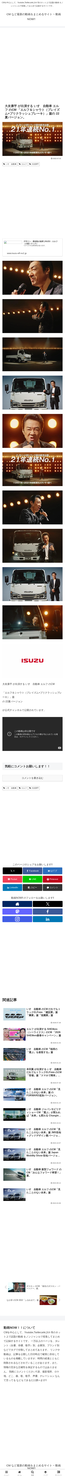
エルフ (24, 164)
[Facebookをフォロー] (48, 912)
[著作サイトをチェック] (17, 904)
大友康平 (35, 164)
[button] (32, 887)
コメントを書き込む (32, 778)
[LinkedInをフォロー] (48, 919)
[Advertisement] (32, 65)
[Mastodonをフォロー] (17, 912)
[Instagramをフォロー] (17, 919)
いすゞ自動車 (11, 164)
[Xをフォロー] (48, 904)
